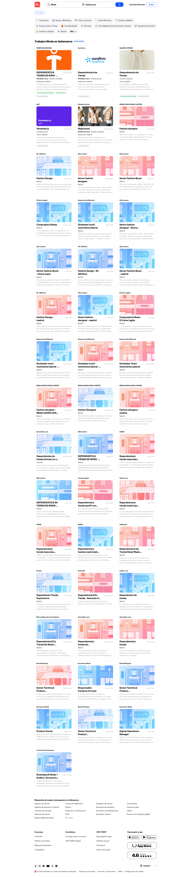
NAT (38, 104)
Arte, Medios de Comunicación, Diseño (114, 26)
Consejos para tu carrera (75, 836)
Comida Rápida (70, 26)
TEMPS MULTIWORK (44, 48)
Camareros (43, 20)
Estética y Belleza (125, 20)
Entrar (151, 4)
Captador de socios (104, 803)
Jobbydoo (123, 524)
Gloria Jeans (82, 154)
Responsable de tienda (44, 818)
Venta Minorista (104, 20)
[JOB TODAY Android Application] (149, 837)
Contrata (38, 836)
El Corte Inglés (41, 200)
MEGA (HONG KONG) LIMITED (130, 104)
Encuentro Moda (84, 663)
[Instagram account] (40, 866)
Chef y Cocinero (85, 20)
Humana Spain (83, 478)
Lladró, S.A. (123, 571)
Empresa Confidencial (86, 200)
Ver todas (69, 818)
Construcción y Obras (48, 26)
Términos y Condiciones (106, 871)
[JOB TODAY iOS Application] (133, 837)
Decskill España (42, 663)
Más (72, 31)
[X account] (52, 866)
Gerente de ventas (42, 814)
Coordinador (132, 803)
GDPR (120, 871)
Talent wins (123, 478)
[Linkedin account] (56, 866)
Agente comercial (42, 803)
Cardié (38, 571)
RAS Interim (82, 432)
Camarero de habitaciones (107, 811)
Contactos (100, 845)
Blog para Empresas (43, 845)
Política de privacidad (87, 871)
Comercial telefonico (74, 803)
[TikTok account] (36, 866)
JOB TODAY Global (73, 841)
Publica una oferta (42, 841)
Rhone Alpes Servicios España (47, 617)
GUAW (121, 432)
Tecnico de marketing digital (138, 814)
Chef (67, 814)
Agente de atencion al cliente (47, 807)
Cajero (129, 811)
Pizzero (68, 807)
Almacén (87, 26)
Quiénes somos (102, 841)
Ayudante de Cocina (146, 26)
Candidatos (39, 850)
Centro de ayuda (103, 850)
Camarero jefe (133, 807)
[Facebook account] (44, 866)
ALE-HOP (81, 571)
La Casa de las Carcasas (45, 750)
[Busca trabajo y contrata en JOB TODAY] (37, 4)
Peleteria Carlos (84, 104)
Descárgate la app (103, 836)
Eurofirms (81, 48)
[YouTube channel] (48, 866)
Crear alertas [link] (79, 41)
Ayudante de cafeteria (105, 807)
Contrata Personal (137, 4)
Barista (63, 31)
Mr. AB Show (41, 154)
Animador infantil (103, 814)
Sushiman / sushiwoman (75, 811)
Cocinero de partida (43, 811)
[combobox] (65, 4)
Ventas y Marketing (63, 20)
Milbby (80, 524)
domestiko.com (42, 432)
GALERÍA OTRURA (126, 48)
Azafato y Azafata (46, 31)
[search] (119, 4)
